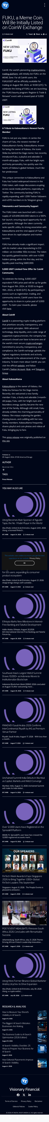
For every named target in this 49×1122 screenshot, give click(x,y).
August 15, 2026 (7, 1019)
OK (24, 563)
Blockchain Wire (7, 467)
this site (6, 441)
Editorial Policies (19, 1107)
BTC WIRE (5, 535)
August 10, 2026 (7, 1041)
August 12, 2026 (7, 1030)
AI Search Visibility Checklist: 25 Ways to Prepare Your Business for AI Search (17, 1048)
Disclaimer (38, 1101)
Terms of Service (11, 1101)
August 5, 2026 (7, 1055)
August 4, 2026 (7, 1066)
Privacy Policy (35, 558)
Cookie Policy (33, 1107)
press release (13, 437)
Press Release (7, 479)
